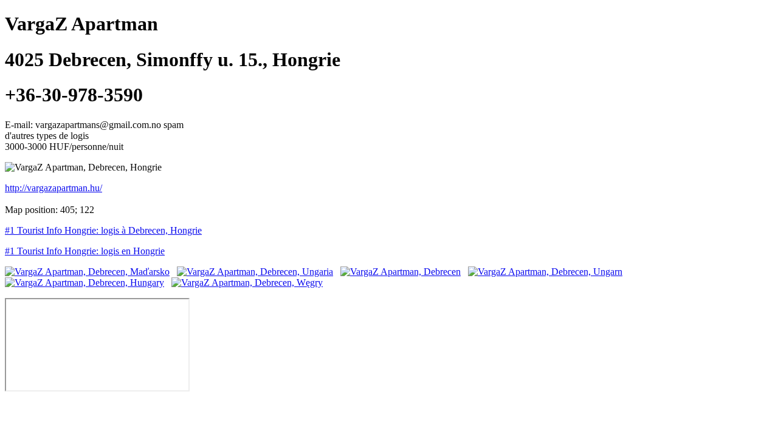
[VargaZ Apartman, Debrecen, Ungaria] (255, 271)
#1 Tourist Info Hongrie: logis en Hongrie (85, 251)
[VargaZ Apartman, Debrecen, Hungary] (84, 282)
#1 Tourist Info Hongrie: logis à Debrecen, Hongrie (103, 230)
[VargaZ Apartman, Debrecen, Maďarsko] (87, 271)
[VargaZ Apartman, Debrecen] (400, 271)
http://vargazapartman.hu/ (53, 188)
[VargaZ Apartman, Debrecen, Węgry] (247, 282)
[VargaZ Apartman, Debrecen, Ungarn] (545, 271)
